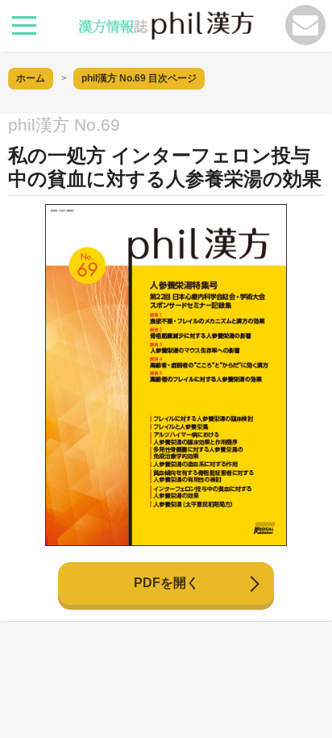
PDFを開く (166, 583)
